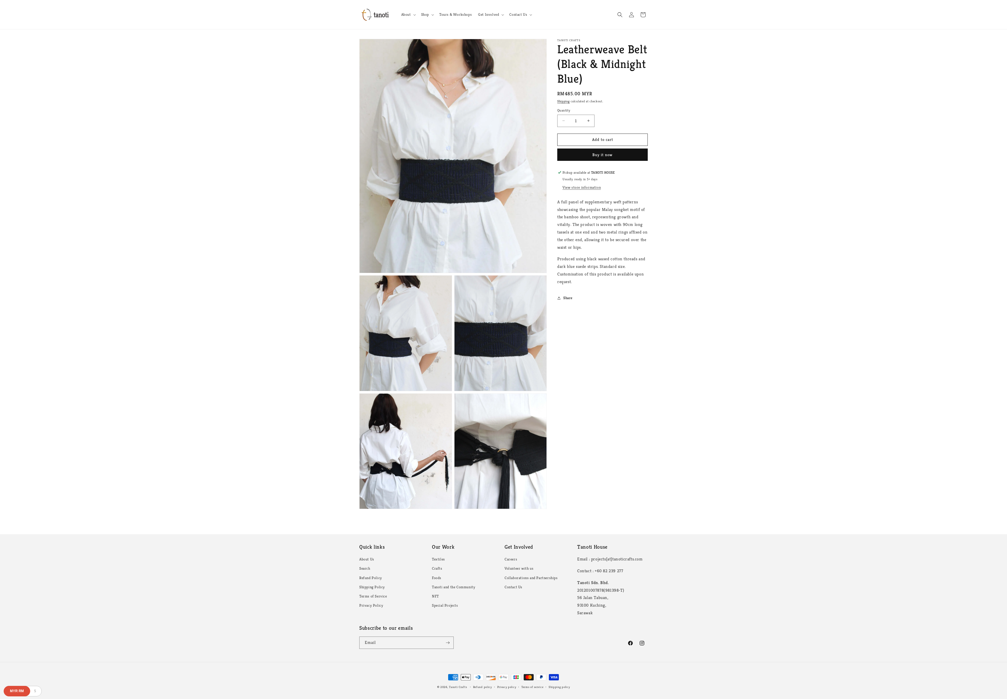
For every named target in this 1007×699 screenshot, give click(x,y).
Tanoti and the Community (453, 587)
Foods (436, 577)
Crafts (437, 568)
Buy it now (602, 154)
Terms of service (532, 687)
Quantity (563, 110)
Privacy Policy (371, 605)
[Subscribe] (447, 643)
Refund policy (482, 687)
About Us (366, 559)
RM (17, 691)
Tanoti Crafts (458, 687)
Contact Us (513, 587)
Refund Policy (370, 577)
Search (364, 568)
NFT (435, 596)
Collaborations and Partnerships (531, 577)
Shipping (563, 101)
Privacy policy (506, 687)
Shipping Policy (372, 587)
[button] (408, 14)
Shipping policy (559, 687)
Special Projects (445, 605)
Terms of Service (373, 596)
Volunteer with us (519, 568)
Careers (511, 559)
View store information (582, 187)
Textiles (438, 559)
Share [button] (567, 297)
